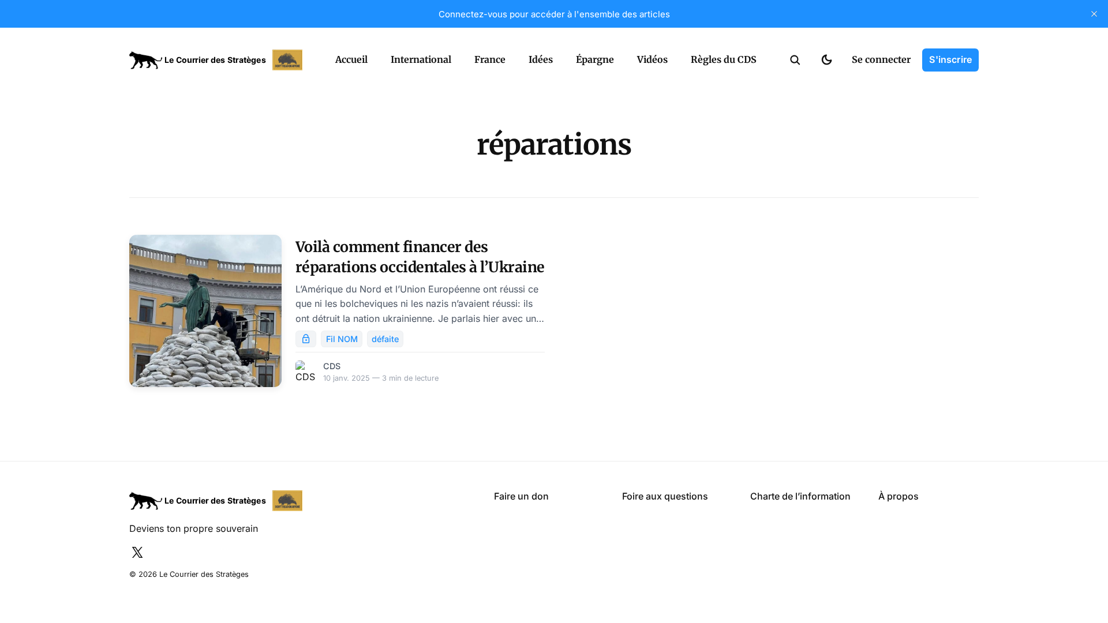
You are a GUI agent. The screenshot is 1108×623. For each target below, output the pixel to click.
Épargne (595, 59)
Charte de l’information (800, 496)
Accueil (351, 59)
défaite (385, 339)
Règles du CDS (724, 59)
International (421, 59)
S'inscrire (950, 59)
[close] (1094, 14)
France (490, 59)
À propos (898, 496)
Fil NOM (342, 339)
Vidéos (652, 59)
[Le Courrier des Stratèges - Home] (219, 60)
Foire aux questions (665, 496)
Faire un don (521, 496)
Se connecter (881, 59)
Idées (541, 59)
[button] (795, 60)
